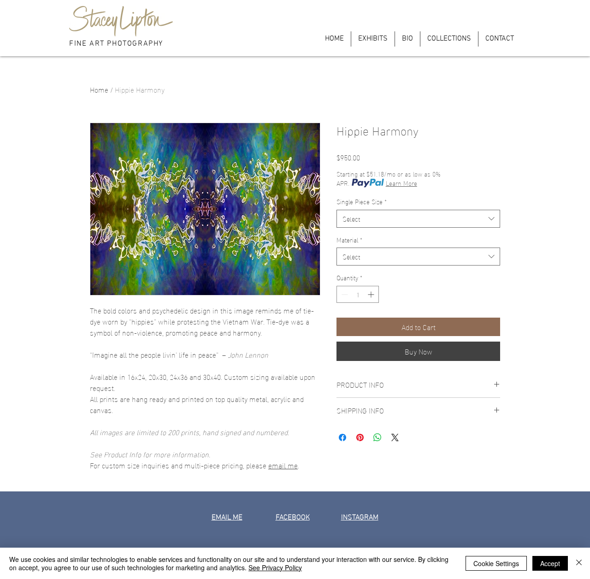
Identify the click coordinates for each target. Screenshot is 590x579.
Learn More (401, 183)
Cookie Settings (496, 563)
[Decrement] (343, 294)
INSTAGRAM (359, 516)
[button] (468, 14)
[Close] (578, 563)
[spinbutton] (357, 294)
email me (283, 465)
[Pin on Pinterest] (360, 437)
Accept (550, 563)
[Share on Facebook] (342, 437)
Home (99, 89)
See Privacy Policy (275, 567)
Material (349, 239)
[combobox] (418, 219)
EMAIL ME (227, 516)
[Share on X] (395, 437)
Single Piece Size (361, 201)
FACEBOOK (293, 516)
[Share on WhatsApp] (377, 437)
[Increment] (372, 294)
